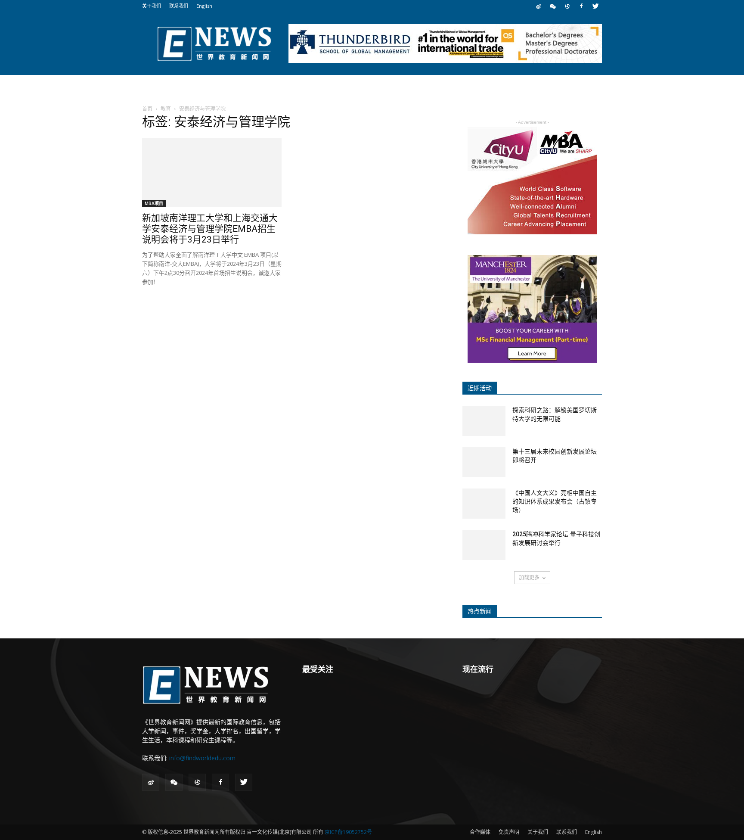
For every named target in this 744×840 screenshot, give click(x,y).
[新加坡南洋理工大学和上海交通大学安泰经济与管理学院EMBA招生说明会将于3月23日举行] (212, 172)
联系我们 (178, 6)
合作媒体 (480, 832)
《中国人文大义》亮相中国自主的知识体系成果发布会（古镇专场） (554, 501)
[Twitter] (595, 6)
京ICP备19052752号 (348, 832)
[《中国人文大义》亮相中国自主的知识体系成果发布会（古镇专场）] (483, 503)
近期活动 (480, 388)
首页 (147, 108)
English (204, 6)
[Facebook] (581, 6)
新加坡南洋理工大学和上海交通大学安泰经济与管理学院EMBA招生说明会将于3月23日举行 (210, 229)
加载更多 (529, 577)
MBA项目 (154, 203)
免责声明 (509, 832)
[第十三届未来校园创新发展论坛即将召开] (483, 462)
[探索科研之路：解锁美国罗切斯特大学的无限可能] (483, 421)
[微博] (538, 6)
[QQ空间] (567, 6)
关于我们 (151, 6)
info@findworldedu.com (202, 758)
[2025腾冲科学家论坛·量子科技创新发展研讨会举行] (483, 545)
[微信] (552, 6)
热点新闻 (480, 611)
